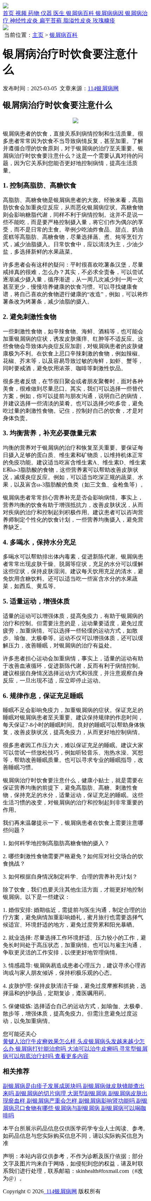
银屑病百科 (64, 35)
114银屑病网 (103, 88)
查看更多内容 (71, 1056)
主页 (38, 35)
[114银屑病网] (5, 6)
